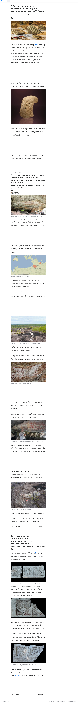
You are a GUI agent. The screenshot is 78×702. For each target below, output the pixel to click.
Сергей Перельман (16, 548)
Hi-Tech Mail (20, 172)
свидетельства (14, 522)
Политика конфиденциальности (72, 701)
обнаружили (35, 552)
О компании (4, 701)
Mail (1, 701)
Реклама (8, 701)
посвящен (23, 512)
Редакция (47, 701)
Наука (17, 3)
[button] (28, 31)
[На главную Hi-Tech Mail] (4, 1)
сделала (36, 44)
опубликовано (30, 251)
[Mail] (1, 1)
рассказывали (17, 163)
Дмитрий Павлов (16, 192)
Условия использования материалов (54, 701)
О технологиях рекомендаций (63, 701)
